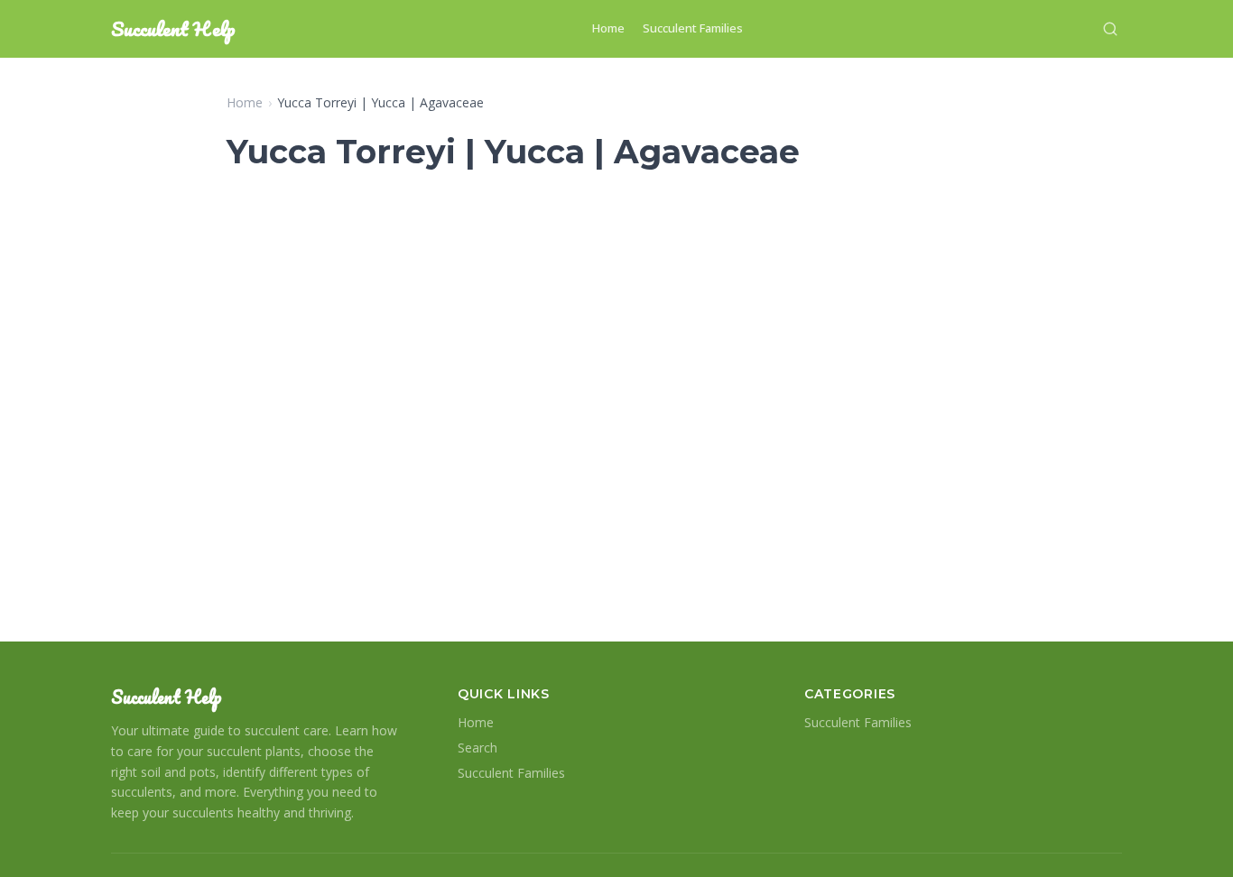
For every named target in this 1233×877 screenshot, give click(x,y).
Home (608, 28)
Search (477, 747)
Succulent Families (693, 28)
